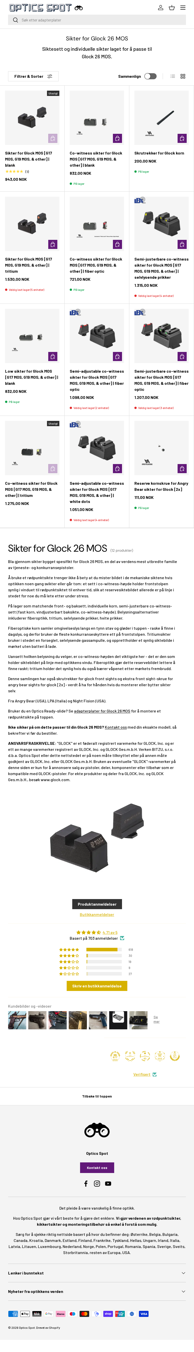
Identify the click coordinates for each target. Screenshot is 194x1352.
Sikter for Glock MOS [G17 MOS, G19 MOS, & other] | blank (28, 158)
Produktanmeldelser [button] (97, 904)
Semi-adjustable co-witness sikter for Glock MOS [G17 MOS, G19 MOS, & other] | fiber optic (97, 380)
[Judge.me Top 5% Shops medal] (175, 1056)
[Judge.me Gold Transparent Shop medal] (145, 1056)
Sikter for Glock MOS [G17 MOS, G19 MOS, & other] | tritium (28, 265)
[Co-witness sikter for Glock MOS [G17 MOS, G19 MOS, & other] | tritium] (32, 448)
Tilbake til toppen (97, 1096)
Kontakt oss (116, 727)
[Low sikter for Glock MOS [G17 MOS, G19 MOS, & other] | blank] (32, 336)
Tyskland (120, 1240)
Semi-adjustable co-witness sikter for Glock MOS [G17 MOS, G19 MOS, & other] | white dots (97, 492)
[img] (97, 932)
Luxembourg (49, 1246)
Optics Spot (27, 1327)
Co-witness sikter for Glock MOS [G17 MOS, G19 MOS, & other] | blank (96, 158)
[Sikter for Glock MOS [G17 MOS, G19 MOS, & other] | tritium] (32, 224)
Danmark (53, 1240)
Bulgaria (170, 1234)
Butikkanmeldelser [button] (97, 914)
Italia (174, 1240)
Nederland (72, 1246)
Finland (85, 1240)
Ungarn (149, 1240)
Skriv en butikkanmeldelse (97, 985)
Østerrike (139, 1234)
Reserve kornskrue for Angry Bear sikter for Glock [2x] (161, 486)
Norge (88, 1246)
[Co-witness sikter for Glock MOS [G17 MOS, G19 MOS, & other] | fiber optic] (97, 224)
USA (126, 1252)
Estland (70, 1240)
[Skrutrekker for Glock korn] (161, 118)
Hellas (135, 1240)
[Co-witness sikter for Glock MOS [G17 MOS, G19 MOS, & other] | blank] (97, 118)
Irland (163, 1240)
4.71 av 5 (110, 932)
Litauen (29, 1246)
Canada (21, 1240)
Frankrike (102, 1240)
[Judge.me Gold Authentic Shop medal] (130, 1056)
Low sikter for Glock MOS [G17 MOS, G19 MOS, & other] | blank (31, 377)
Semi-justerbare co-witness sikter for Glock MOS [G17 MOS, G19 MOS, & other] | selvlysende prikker (161, 268)
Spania (149, 1246)
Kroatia (36, 1240)
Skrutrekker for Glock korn (159, 152)
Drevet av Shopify (48, 1327)
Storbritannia (75, 1252)
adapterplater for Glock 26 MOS (102, 710)
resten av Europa (105, 1252)
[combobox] (97, 20)
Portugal (115, 1246)
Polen (101, 1246)
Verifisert (142, 1074)
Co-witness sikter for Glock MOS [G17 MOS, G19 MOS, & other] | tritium (31, 489)
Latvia (14, 1246)
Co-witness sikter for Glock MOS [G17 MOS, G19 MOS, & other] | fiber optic (96, 265)
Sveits (178, 1246)
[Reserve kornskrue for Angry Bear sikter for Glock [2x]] (161, 448)
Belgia (155, 1234)
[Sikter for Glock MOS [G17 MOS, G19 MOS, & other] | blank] (32, 118)
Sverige (164, 1246)
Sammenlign (129, 76)
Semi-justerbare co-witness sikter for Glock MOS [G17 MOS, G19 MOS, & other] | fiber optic (161, 380)
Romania (133, 1246)
